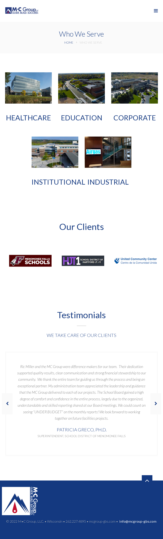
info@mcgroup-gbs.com (137, 521)
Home (68, 42)
